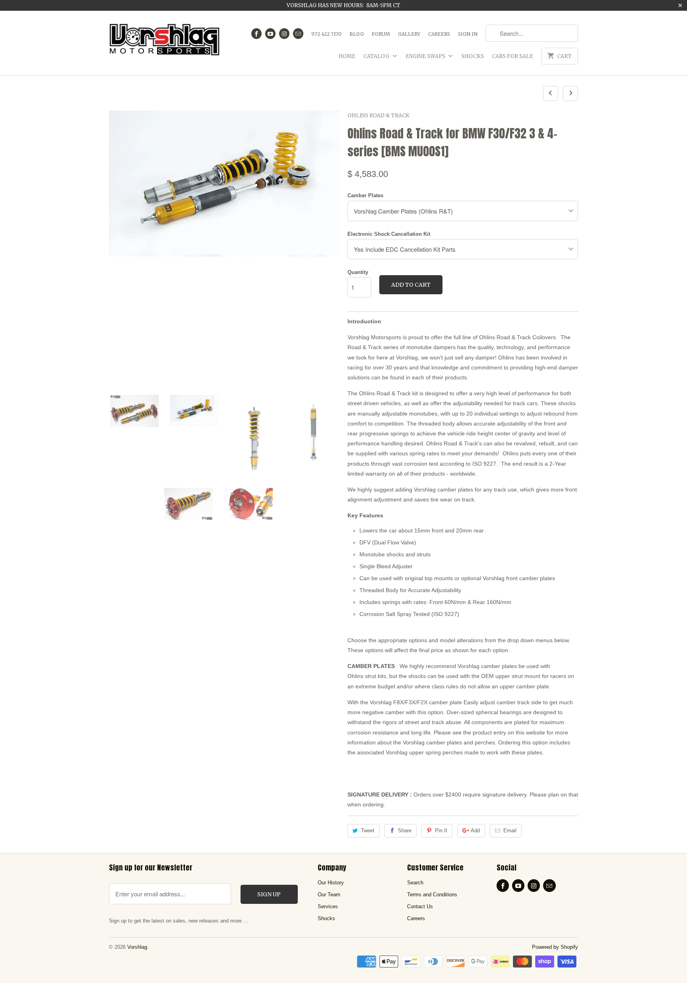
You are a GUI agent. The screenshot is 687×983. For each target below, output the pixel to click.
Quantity (357, 272)
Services (328, 906)
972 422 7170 (326, 34)
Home (346, 56)
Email (509, 830)
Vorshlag (137, 947)
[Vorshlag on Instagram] (284, 33)
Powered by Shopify (555, 947)
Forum (381, 34)
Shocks (472, 56)
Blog (356, 34)
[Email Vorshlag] (298, 33)
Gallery (409, 34)
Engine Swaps (426, 56)
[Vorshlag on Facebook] (256, 33)
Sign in (467, 34)
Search (415, 883)
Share (404, 830)
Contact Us (420, 906)
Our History (331, 883)
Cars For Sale (512, 56)
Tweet (368, 830)
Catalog (376, 56)
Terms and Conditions (432, 895)
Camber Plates (365, 195)
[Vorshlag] (164, 43)
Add (475, 830)
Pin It (441, 830)
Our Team (329, 895)
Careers (439, 34)
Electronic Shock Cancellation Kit (388, 234)
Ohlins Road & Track (378, 115)
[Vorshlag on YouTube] (270, 33)
